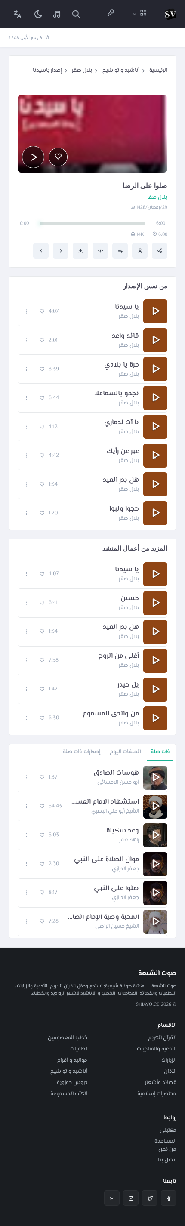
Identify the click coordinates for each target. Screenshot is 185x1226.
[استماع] (33, 157)
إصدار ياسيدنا (47, 70)
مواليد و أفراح (72, 1060)
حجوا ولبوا (124, 509)
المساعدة (165, 1141)
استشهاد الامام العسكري (105, 802)
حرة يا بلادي (121, 365)
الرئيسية (158, 70)
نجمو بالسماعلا (116, 394)
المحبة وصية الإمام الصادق (103, 917)
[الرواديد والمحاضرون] (110, 14)
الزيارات (168, 1060)
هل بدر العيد (121, 480)
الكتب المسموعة (68, 1094)
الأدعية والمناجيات (156, 1049)
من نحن (167, 1149)
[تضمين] (100, 251)
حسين (129, 599)
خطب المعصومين (67, 1038)
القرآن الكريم (162, 1038)
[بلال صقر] (140, 251)
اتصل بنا (167, 1160)
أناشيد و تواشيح (120, 70)
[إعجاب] (58, 157)
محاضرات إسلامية (156, 1094)
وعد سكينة (122, 831)
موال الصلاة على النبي (106, 860)
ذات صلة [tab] (160, 752)
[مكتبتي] (57, 14)
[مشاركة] (159, 251)
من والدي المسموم (111, 714)
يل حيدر (128, 685)
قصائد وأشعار (160, 1082)
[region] (92, 850)
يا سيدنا (127, 307)
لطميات (78, 1049)
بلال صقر (82, 70)
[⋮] (26, 311)
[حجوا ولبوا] (41, 251)
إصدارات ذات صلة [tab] (81, 752)
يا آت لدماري (121, 423)
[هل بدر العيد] (60, 251)
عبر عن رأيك (123, 452)
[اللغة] (18, 14)
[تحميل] (80, 251)
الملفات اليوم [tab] (125, 752)
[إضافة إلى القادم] (120, 251)
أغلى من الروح (119, 656)
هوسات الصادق (116, 773)
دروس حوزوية (72, 1082)
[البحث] (76, 14)
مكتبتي (168, 1130)
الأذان (170, 1071)
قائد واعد (125, 336)
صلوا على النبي (116, 889)
